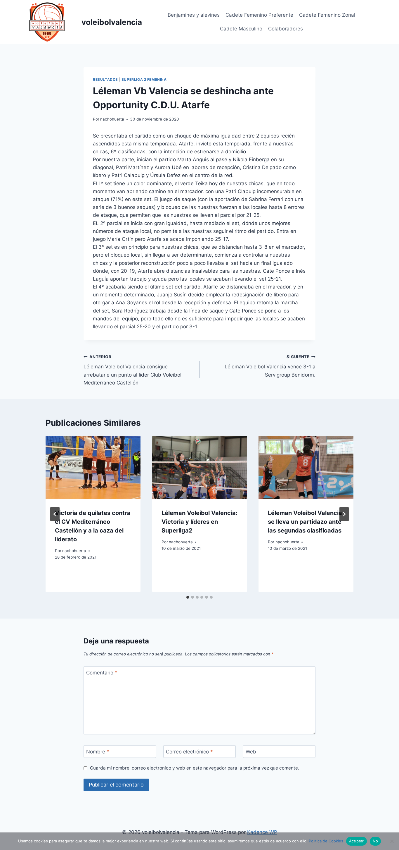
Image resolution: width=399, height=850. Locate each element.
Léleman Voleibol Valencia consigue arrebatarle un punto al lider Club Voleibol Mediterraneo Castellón (132, 370)
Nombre (97, 752)
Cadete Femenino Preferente (259, 15)
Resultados (105, 79)
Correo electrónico (189, 752)
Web (251, 752)
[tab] (187, 597)
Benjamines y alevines (194, 15)
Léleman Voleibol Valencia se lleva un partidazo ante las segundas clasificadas (305, 521)
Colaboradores (285, 29)
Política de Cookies (326, 841)
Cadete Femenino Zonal (327, 15)
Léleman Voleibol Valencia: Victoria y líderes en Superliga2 (199, 521)
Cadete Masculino (241, 29)
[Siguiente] (344, 514)
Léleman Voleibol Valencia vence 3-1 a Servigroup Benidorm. (270, 366)
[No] (392, 841)
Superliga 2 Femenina (144, 79)
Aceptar (356, 841)
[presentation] (93, 467)
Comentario (101, 673)
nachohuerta (112, 119)
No (375, 841)
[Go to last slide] (55, 514)
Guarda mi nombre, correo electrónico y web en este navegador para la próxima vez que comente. (194, 768)
